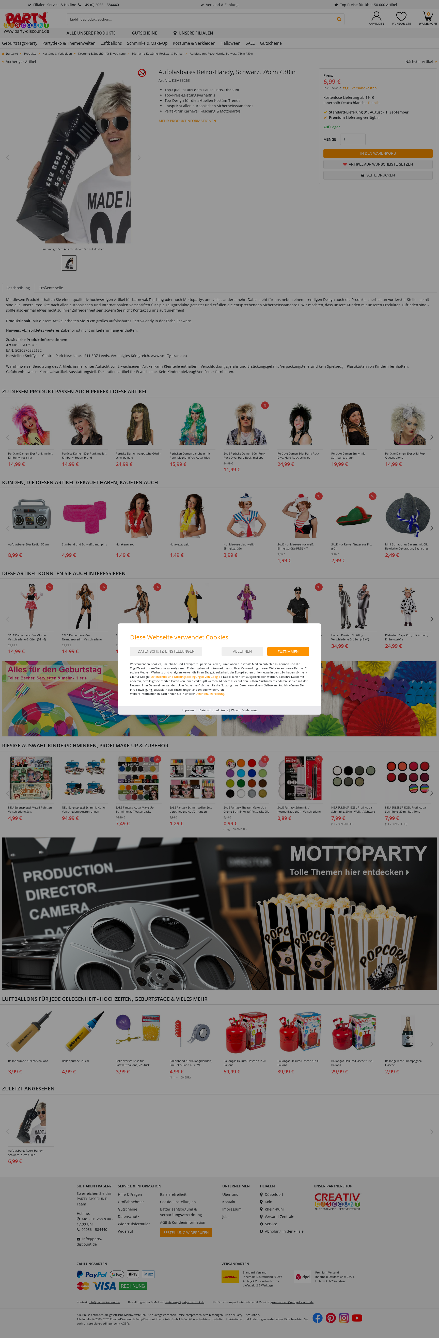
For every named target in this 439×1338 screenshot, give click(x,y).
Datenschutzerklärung (213, 710)
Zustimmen (288, 651)
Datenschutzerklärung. (210, 694)
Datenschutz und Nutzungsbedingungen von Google (185, 677)
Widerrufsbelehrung (244, 710)
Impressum (189, 710)
